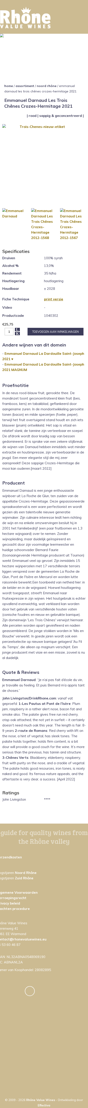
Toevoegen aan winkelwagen (55, 331)
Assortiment (25, 86)
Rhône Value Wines (40, 1100)
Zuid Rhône (24, 878)
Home (8, 86)
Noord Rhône (46, 86)
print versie (53, 299)
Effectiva (44, 1105)
